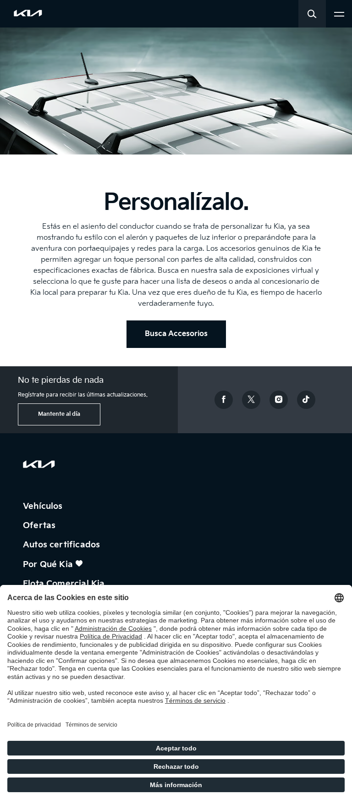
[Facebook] (223, 400)
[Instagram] (278, 400)
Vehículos (44, 506)
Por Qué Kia (49, 564)
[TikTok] (306, 400)
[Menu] (339, 13)
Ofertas (40, 525)
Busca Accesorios (176, 334)
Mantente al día (59, 414)
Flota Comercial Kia (65, 584)
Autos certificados (62, 545)
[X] (251, 400)
